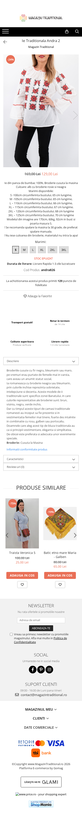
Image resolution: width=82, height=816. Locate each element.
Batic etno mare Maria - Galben (60, 555)
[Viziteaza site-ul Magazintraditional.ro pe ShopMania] (41, 804)
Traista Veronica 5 (22, 553)
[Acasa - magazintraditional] (41, 18)
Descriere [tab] (13, 361)
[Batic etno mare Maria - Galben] (60, 523)
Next (75, 115)
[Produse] (6, 32)
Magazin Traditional (41, 47)
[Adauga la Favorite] (22, 584)
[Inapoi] (3, 42)
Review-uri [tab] (15, 467)
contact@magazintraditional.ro (43, 695)
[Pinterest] (41, 669)
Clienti (39, 718)
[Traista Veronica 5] (22, 523)
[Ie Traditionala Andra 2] (41, 110)
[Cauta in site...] (77, 31)
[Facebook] (33, 669)
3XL (63, 250)
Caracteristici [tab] (15, 459)
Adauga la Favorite (39, 296)
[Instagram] (49, 669)
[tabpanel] (41, 110)
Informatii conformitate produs (27, 449)
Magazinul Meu (39, 709)
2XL (52, 250)
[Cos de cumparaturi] (67, 31)
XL (42, 250)
